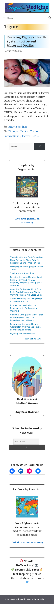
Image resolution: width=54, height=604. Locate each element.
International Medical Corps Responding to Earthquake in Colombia (23, 308)
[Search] (39, 146)
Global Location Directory (27, 542)
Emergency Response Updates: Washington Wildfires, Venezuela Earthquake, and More (25, 327)
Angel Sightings (17, 126)
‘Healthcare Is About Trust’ (22, 273)
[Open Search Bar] (50, 18)
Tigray (25, 136)
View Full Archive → (34, 339)
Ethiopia (13, 131)
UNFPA (35, 136)
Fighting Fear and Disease (22, 333)
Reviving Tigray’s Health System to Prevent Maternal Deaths (26, 41)
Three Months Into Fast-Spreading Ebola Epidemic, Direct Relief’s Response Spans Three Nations (26, 260)
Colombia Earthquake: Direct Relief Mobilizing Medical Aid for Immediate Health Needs (26, 317)
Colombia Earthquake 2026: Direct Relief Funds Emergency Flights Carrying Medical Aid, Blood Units (26, 292)
